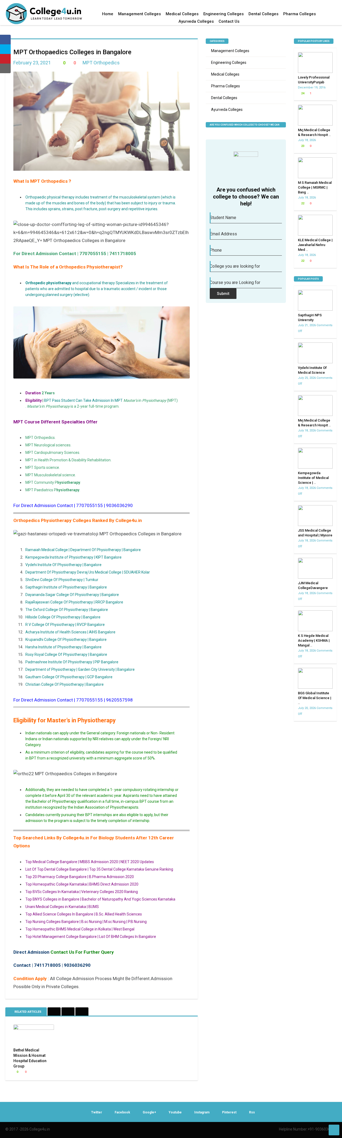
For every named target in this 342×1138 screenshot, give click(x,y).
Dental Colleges (263, 13)
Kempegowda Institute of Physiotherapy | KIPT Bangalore (73, 557)
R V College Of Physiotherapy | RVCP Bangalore (65, 624)
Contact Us (229, 21)
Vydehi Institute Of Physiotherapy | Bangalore (63, 565)
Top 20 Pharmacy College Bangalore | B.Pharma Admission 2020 (79, 877)
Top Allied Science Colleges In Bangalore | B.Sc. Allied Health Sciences (83, 914)
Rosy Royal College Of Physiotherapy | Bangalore (66, 654)
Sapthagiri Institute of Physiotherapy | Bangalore (66, 587)
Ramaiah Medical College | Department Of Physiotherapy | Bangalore (83, 550)
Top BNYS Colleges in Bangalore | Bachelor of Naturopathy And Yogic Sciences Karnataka (100, 899)
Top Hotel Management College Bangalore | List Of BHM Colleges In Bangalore (90, 936)
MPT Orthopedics (101, 62)
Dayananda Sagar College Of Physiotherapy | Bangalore (72, 595)
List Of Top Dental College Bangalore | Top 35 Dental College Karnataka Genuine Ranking (99, 869)
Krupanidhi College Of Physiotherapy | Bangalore (66, 639)
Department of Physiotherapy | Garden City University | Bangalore (80, 669)
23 (302, 146)
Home (107, 13)
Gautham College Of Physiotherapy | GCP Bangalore (68, 677)
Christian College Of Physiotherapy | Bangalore (64, 684)
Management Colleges (139, 13)
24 (302, 93)
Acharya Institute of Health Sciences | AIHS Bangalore (70, 632)
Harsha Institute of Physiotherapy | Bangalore (63, 647)
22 (302, 203)
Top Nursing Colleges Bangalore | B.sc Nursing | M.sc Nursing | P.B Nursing (86, 921)
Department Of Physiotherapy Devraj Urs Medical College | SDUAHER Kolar (87, 572)
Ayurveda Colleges (196, 21)
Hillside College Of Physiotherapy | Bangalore (62, 617)
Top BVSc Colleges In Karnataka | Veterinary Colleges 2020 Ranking (81, 892)
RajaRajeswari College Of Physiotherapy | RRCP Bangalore (74, 602)
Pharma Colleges (299, 13)
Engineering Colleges (223, 13)
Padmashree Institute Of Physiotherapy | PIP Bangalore (71, 662)
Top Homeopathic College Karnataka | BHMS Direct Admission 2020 (81, 884)
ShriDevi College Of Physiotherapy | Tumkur (61, 580)
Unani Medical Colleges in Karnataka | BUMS (62, 907)
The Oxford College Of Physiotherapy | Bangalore (66, 609)
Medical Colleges (182, 13)
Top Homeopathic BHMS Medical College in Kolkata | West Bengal (79, 929)
